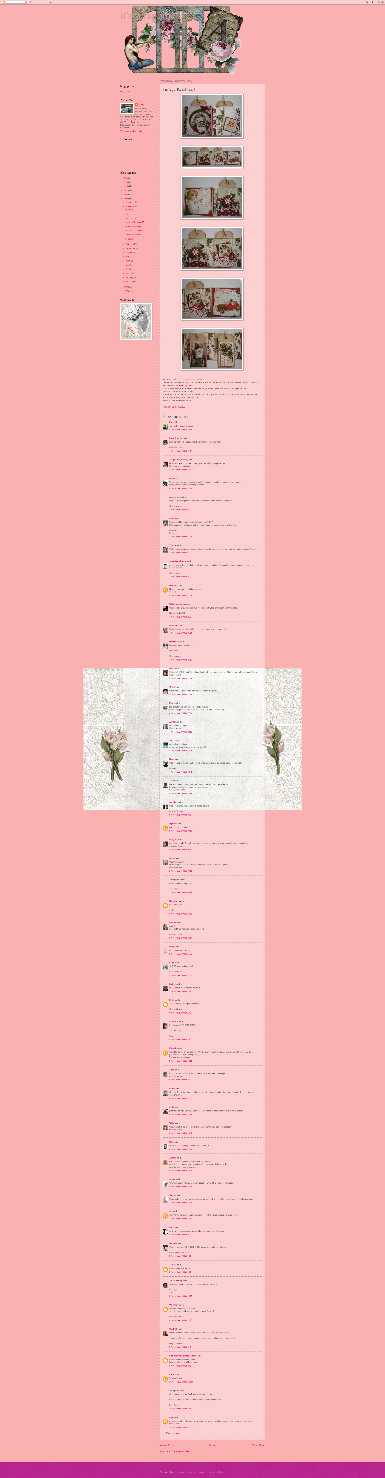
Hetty (171, 759)
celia (171, 478)
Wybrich (173, 823)
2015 (125, 182)
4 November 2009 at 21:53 (180, 660)
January (129, 281)
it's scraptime (147, 15)
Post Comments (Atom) (182, 1451)
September (131, 248)
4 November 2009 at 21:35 (180, 633)
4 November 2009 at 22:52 (180, 732)
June (128, 261)
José (171, 781)
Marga (172, 946)
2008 (125, 287)
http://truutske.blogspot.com (182, 1356)
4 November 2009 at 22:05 (180, 694)
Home (212, 1445)
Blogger (222, 1472)
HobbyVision (187, 385)
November (130, 206)
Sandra (172, 1195)
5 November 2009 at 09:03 (180, 871)
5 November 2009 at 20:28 (180, 1061)
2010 (125, 194)
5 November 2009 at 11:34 (180, 975)
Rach (171, 1227)
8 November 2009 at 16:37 (180, 1272)
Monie (172, 1088)
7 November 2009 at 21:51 (180, 1219)
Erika (171, 1000)
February (130, 277)
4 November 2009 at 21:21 (180, 553)
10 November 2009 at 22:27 (181, 1409)
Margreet (173, 839)
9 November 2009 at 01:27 (180, 1347)
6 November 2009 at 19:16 (180, 1149)
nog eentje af (130, 218)
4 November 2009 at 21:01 (180, 451)
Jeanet (172, 1179)
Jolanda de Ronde (177, 561)
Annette (172, 802)
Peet (171, 703)
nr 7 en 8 (129, 210)
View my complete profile (131, 131)
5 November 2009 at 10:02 (180, 914)
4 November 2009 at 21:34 (180, 617)
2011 (125, 190)
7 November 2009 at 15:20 (180, 1202)
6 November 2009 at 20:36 (180, 1187)
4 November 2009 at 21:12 (180, 510)
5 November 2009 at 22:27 (180, 1080)
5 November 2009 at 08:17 (180, 815)
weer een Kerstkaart (134, 231)
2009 (125, 199)
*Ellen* (172, 687)
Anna (171, 740)
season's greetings (133, 226)
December (130, 202)
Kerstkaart (129, 239)
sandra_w (173, 1021)
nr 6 (126, 214)
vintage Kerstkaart (133, 235)
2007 (125, 291)
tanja (171, 1107)
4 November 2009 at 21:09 (180, 488)
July (128, 257)
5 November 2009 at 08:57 (180, 849)
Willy (171, 1123)
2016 (125, 178)
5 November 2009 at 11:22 (180, 954)
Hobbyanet (174, 642)
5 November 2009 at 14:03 (180, 991)
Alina (171, 1070)
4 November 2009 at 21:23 (180, 577)
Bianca (172, 668)
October (129, 244)
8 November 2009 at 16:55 (180, 1296)
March (129, 273)
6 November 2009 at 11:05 (180, 1098)
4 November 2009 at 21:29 (180, 595)
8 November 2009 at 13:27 (180, 1256)
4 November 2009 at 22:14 (180, 713)
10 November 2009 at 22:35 (181, 1427)
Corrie (172, 858)
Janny (141, 105)
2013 (125, 186)
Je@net (172, 1265)
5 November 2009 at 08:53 (180, 831)
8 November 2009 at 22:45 (180, 1320)
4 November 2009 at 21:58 (180, 678)
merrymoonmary (199, 1472)
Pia (170, 422)
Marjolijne (174, 1048)
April (128, 269)
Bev (171, 1142)
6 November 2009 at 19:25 (180, 1170)
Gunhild (173, 1329)
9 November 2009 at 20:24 (180, 1366)
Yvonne (172, 545)
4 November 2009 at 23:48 (180, 772)
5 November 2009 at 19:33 (180, 1013)
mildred (173, 922)
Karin (171, 1374)
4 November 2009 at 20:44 (180, 429)
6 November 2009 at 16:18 (180, 1133)
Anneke (172, 722)
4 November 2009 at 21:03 (180, 470)
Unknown (173, 585)
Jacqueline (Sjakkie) (178, 459)
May (128, 265)
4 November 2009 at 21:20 (180, 537)
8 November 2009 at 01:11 (180, 1234)
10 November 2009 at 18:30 (181, 1382)
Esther (172, 984)
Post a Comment (173, 1433)
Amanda (173, 1243)
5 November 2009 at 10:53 (180, 938)
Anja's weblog (175, 1281)
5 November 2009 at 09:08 (180, 892)
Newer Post (166, 1445)
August (129, 252)
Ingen (172, 1417)
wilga (171, 963)
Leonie (172, 518)
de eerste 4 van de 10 (134, 222)
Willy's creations (177, 604)
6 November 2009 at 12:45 (180, 1114)
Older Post (258, 1445)
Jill (170, 1211)
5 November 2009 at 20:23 (180, 1039)
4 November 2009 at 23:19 (180, 750)
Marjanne (173, 625)
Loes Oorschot (176, 438)
